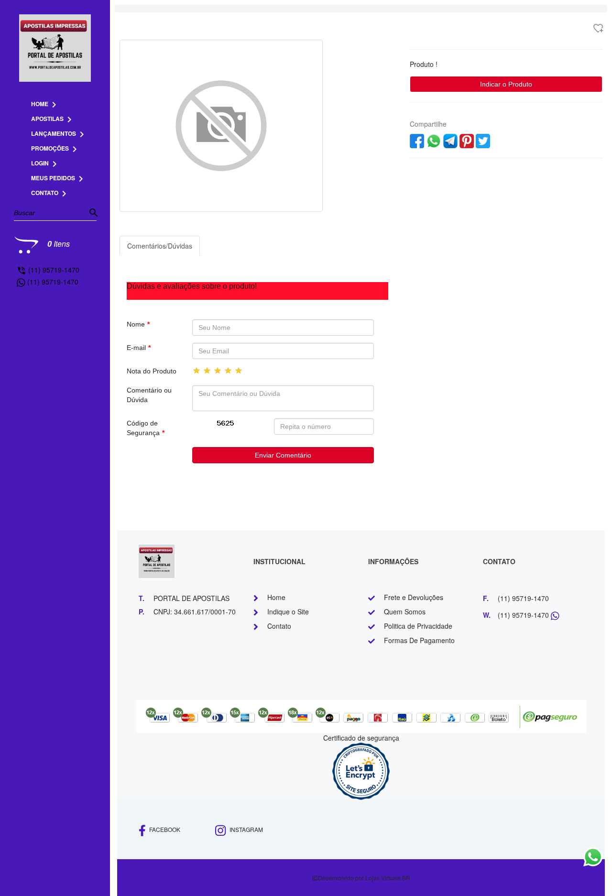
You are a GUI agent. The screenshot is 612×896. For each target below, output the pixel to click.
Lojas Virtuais (383, 878)
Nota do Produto (151, 371)
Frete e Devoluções (413, 597)
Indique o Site (288, 611)
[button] (135, 125)
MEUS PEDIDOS (59, 178)
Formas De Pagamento (419, 640)
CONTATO (50, 192)
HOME (45, 103)
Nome (138, 324)
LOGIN (45, 163)
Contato (279, 626)
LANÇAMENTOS (59, 133)
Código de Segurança (145, 428)
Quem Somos (405, 611)
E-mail (139, 347)
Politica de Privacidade (418, 626)
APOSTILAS (53, 118)
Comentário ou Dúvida (149, 395)
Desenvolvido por (341, 878)
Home (276, 597)
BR (406, 878)
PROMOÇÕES (55, 148)
